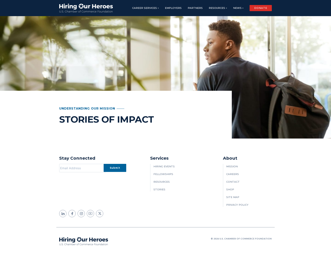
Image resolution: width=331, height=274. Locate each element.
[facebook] (72, 213)
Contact (233, 181)
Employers (173, 7)
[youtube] (90, 213)
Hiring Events (164, 166)
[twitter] (99, 213)
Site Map (232, 197)
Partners (195, 7)
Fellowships (163, 174)
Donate (260, 7)
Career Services (144, 7)
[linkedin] (62, 213)
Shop (230, 189)
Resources (217, 7)
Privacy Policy (237, 204)
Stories (159, 189)
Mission (232, 166)
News (237, 7)
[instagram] (81, 213)
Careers (232, 174)
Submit (115, 167)
